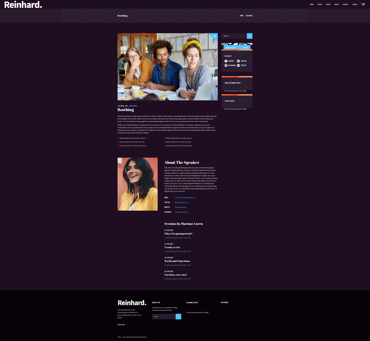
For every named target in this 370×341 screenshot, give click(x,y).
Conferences (133, 106)
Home (241, 15)
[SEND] (178, 316)
